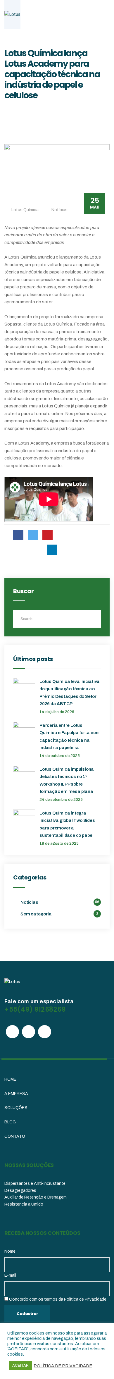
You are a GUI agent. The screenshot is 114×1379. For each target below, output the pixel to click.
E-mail (10, 1275)
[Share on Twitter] (33, 535)
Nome (9, 1251)
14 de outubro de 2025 (59, 756)
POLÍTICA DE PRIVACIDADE (63, 1365)
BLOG (10, 1122)
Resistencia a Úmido (23, 1204)
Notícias (59, 210)
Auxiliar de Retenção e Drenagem (35, 1197)
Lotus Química (25, 210)
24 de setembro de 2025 (61, 800)
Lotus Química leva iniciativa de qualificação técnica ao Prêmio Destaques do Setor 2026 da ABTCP (69, 692)
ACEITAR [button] (20, 1365)
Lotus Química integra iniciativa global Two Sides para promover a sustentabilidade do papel (67, 824)
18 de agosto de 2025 (59, 843)
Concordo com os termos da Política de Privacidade (57, 1299)
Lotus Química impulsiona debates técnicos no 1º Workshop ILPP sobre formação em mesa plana (66, 780)
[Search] (92, 619)
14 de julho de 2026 (56, 712)
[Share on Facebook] (18, 535)
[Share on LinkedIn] (52, 550)
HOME (10, 1079)
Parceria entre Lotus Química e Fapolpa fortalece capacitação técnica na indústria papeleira (69, 736)
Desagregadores (20, 1190)
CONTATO (14, 1136)
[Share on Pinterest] (47, 535)
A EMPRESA (16, 1094)
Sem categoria (35, 914)
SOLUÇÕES (15, 1108)
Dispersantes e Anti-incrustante (34, 1183)
